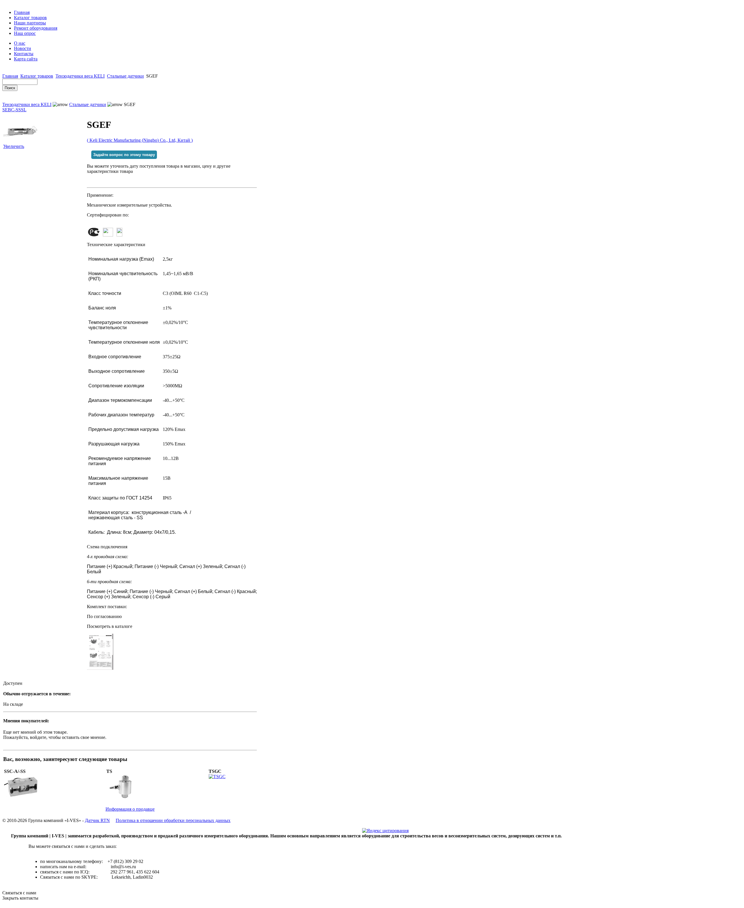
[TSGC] (217, 776)
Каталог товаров (30, 17)
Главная (22, 12)
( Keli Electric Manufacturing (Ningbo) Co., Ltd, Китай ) (140, 140)
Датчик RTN (97, 820)
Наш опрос (25, 33)
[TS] (124, 797)
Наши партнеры (30, 22)
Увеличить (13, 146)
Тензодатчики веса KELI (80, 76)
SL (23, 109)
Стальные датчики (125, 76)
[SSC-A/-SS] (22, 797)
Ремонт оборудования (35, 28)
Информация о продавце (130, 809)
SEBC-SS (11, 109)
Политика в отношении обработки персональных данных (173, 820)
